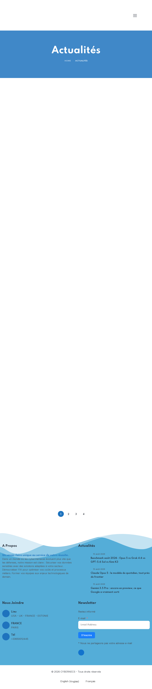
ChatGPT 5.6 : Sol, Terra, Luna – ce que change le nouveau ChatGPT (39, 507)
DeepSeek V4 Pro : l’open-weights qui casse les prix (113, 342)
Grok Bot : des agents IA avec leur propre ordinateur (113, 425)
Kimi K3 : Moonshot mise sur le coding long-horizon (39, 342)
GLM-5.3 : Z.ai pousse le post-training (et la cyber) (113, 259)
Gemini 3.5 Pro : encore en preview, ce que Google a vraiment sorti (39, 259)
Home (68, 61)
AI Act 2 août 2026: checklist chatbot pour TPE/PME (113, 507)
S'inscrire (86, 635)
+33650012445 (19, 638)
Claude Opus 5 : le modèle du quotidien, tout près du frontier (113, 176)
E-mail (81, 618)
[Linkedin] (81, 652)
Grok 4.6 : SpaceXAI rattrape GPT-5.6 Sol (39, 425)
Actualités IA (114, 499)
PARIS (14, 627)
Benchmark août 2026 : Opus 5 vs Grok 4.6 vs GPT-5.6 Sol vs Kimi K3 (39, 176)
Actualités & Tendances (40, 168)
